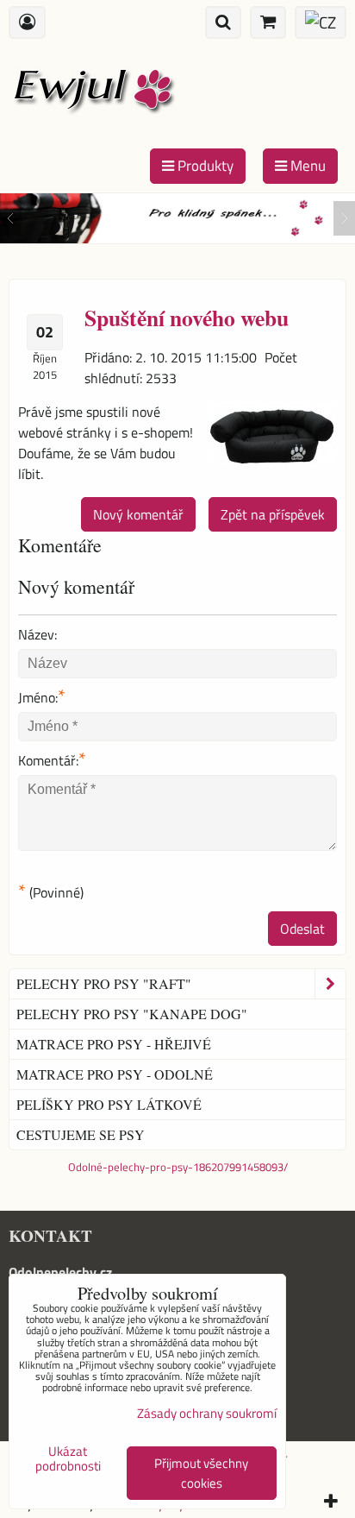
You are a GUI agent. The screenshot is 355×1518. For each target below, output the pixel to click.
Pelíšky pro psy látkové (109, 1104)
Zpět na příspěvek (273, 514)
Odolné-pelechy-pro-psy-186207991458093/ (178, 1166)
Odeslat (302, 928)
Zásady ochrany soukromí (207, 1413)
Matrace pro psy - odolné (114, 1074)
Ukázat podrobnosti (68, 1459)
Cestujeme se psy (80, 1134)
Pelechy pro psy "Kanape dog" (131, 1014)
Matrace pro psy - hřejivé (113, 1044)
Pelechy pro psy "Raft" (103, 983)
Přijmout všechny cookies (201, 1473)
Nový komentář (138, 514)
